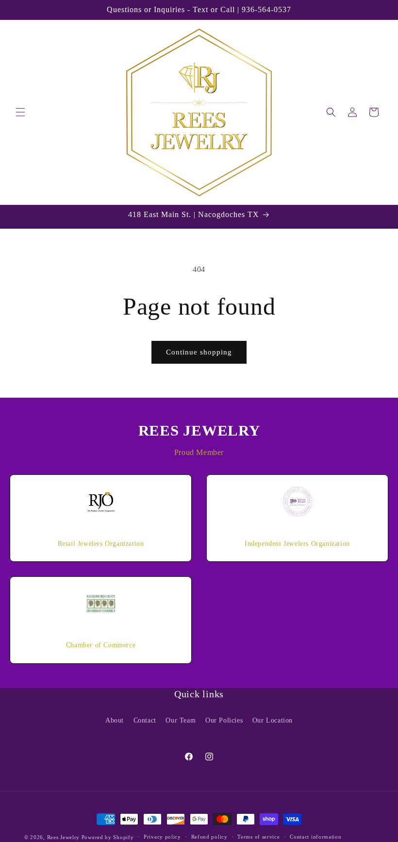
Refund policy (209, 837)
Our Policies (224, 720)
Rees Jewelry (63, 837)
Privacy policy (162, 837)
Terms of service (258, 837)
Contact (144, 720)
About (114, 720)
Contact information (315, 837)
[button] (20, 112)
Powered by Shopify (108, 837)
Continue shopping (199, 352)
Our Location (272, 720)
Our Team (181, 720)
